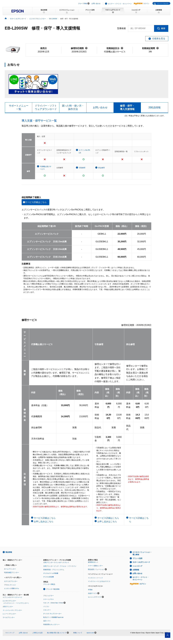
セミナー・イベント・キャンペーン (120, 3)
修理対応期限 (79, 48)
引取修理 (82, 168)
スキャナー (47, 610)
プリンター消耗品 (49, 584)
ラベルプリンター (9, 617)
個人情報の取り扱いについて (57, 633)
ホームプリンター (10, 569)
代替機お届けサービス (45, 168)
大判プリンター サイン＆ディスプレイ (56, 562)
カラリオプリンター (10, 581)
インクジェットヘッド (95, 578)
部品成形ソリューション (96, 569)
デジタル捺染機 (48, 577)
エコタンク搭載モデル (11, 588)
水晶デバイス (92, 593)
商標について (77, 633)
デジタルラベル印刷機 (50, 573)
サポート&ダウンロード (141, 562)
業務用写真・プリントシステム (53, 569)
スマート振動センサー (95, 565)
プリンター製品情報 (52, 589)
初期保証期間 (150, 48)
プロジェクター (48, 595)
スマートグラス (48, 599)
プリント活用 (137, 558)
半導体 (90, 589)
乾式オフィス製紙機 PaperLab (53, 617)
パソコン (46, 606)
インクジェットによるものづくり (99, 581)
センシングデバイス (94, 597)
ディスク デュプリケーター (52, 613)
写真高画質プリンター (11, 572)
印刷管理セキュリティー (51, 624)
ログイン (146, 3)
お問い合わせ (96, 3)
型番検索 (121, 28)
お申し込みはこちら (43, 521)
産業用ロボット (93, 562)
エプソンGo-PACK (84, 151)
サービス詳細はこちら (36, 202)
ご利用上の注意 (37, 633)
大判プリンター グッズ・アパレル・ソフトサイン (59, 566)
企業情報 (136, 570)
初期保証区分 (115, 48)
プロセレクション (10, 585)
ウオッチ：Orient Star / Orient (53, 603)
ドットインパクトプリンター (12, 610)
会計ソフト (47, 621)
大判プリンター (8, 606)
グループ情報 (82, 3)
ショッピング (137, 566)
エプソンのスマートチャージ (12, 597)
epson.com (90, 633)
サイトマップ (9, 633)
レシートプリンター (9, 614)
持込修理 (101, 168)
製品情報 (9, 552)
